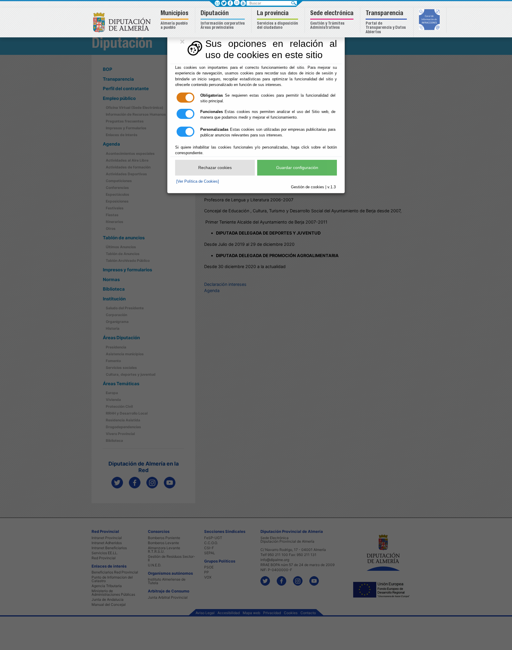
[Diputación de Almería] (123, 22)
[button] (175, 20)
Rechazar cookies (215, 167)
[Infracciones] (430, 20)
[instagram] (236, 2)
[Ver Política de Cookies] (197, 181)
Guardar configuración (297, 167)
